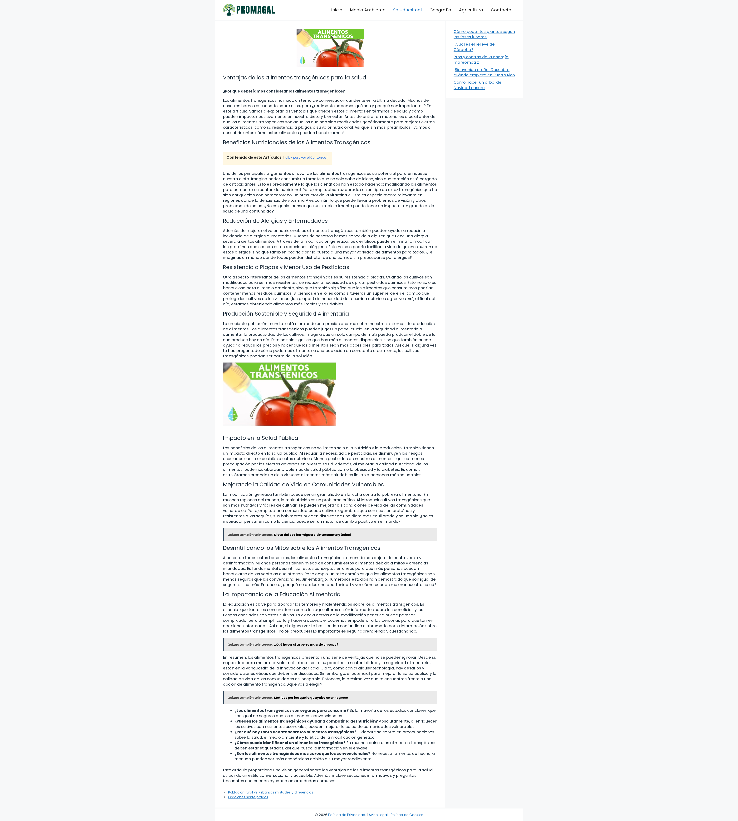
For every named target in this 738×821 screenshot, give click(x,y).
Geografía (440, 10)
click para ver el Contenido (305, 157)
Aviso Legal (378, 814)
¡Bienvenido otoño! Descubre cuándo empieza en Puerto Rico (484, 72)
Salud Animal (407, 10)
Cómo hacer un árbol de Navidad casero (477, 85)
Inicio (336, 10)
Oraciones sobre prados (248, 797)
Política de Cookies (407, 814)
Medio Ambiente (368, 10)
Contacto (501, 10)
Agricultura (471, 10)
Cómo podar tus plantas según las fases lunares (484, 34)
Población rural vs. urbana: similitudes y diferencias (270, 792)
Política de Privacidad (346, 814)
